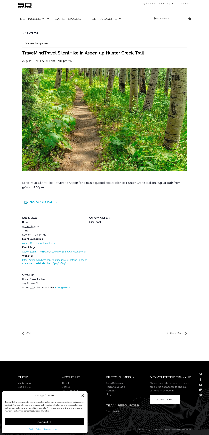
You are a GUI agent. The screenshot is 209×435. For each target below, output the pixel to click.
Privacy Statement (50, 429)
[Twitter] (200, 374)
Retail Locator (70, 390)
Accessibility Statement (180, 429)
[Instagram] (200, 390)
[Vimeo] (200, 395)
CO (31, 243)
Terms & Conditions (160, 429)
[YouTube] (200, 385)
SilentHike (55, 251)
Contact (185, 3)
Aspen (25, 243)
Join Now (165, 399)
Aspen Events (29, 251)
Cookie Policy (35, 429)
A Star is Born (175, 333)
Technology (31, 18)
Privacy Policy (144, 429)
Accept (44, 421)
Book (21, 386)
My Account (148, 3)
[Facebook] (200, 380)
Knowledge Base (168, 3)
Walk (28, 333)
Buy (29, 386)
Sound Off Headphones (74, 251)
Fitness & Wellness (45, 243)
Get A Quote (104, 18)
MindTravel (43, 251)
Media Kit (111, 390)
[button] (82, 395)
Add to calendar (41, 202)
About (65, 383)
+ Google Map (62, 287)
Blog (108, 394)
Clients (66, 386)
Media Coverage (115, 386)
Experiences (68, 18)
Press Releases (114, 383)
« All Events (30, 32)
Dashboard (112, 411)
